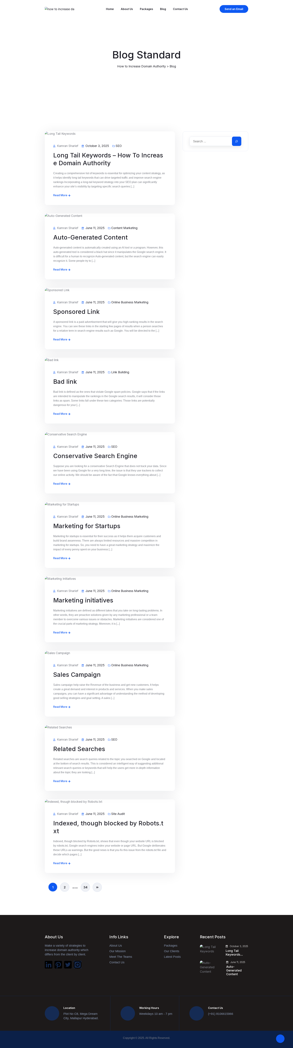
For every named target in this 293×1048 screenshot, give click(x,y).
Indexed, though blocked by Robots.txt (108, 827)
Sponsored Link (76, 311)
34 (85, 887)
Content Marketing (124, 228)
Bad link (65, 381)
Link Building (120, 372)
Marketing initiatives (83, 600)
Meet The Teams (120, 956)
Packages (146, 9)
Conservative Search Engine (95, 456)
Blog (163, 9)
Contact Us (180, 9)
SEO (119, 146)
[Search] (236, 141)
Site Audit (118, 814)
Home (110, 9)
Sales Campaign (77, 674)
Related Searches (79, 749)
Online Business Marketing (129, 302)
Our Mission (117, 951)
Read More (60, 195)
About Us (127, 9)
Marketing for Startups (86, 526)
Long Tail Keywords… (234, 952)
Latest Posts (172, 956)
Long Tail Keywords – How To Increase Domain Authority (108, 159)
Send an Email (234, 9)
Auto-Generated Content (90, 237)
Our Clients (171, 951)
